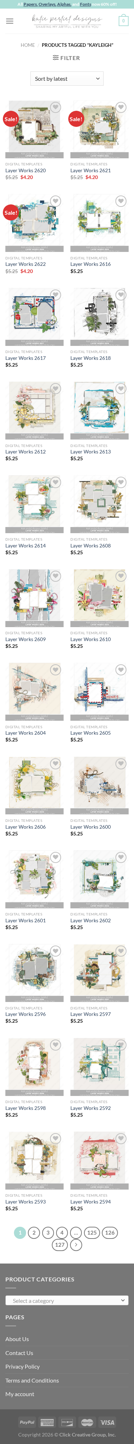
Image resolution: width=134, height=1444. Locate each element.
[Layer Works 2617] (34, 317)
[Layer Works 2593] (34, 1160)
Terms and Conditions (32, 1380)
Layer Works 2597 (90, 1014)
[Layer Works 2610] (99, 598)
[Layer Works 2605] (99, 692)
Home (28, 45)
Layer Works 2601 (25, 920)
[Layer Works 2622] (34, 223)
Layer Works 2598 (25, 1108)
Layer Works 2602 (90, 920)
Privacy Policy (22, 1366)
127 (60, 1244)
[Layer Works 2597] (99, 973)
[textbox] (65, 1301)
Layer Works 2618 (90, 358)
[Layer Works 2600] (99, 785)
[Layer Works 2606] (34, 785)
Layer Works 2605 (90, 733)
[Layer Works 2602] (99, 879)
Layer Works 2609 (25, 639)
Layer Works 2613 (90, 452)
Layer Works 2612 (25, 452)
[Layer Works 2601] (34, 879)
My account (19, 1393)
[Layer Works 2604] (34, 692)
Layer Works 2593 (25, 1202)
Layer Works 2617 (25, 358)
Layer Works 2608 (90, 546)
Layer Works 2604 (25, 733)
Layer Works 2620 (25, 170)
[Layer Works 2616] (99, 223)
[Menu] (9, 21)
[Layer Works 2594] (99, 1160)
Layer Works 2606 (25, 827)
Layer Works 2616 (90, 264)
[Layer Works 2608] (99, 504)
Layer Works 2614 (25, 546)
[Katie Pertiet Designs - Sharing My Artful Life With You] (67, 21)
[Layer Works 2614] (34, 504)
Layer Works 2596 (25, 1014)
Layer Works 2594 (90, 1202)
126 (110, 1232)
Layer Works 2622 (25, 264)
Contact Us (19, 1352)
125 (92, 1232)
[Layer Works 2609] (34, 598)
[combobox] (67, 1300)
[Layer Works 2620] (34, 129)
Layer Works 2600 (90, 827)
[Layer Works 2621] (99, 129)
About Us (17, 1338)
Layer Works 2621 (90, 170)
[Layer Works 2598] (34, 1067)
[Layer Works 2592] (99, 1067)
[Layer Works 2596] (34, 973)
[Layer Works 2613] (99, 410)
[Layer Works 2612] (34, 410)
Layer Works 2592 (90, 1108)
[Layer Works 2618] (99, 317)
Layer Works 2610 (90, 639)
